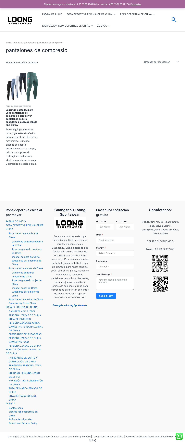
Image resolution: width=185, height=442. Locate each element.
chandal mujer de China (24, 287)
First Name (101, 221)
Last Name (121, 221)
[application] (114, 14)
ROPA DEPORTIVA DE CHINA (136, 14)
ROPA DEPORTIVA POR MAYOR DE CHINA (90, 14)
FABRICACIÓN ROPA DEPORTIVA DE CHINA (66, 25)
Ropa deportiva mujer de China (26, 268)
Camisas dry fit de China (22, 303)
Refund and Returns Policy (23, 423)
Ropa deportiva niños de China (26, 299)
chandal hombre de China (26, 256)
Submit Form (106, 295)
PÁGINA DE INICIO (52, 14)
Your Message (103, 274)
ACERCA (102, 25)
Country (100, 248)
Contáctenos (16, 407)
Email (98, 234)
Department (101, 261)
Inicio (8, 42)
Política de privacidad (21, 419)
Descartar (135, 4)
